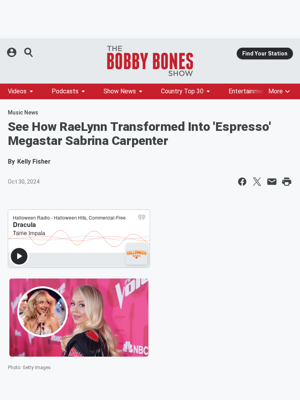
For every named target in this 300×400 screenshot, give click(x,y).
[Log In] (12, 52)
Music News (23, 112)
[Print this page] (286, 181)
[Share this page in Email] (271, 181)
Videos (17, 91)
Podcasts (65, 91)
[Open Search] (29, 52)
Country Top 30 (182, 91)
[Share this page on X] (257, 181)
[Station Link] (150, 61)
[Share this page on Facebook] (242, 181)
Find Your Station (265, 53)
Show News (120, 91)
